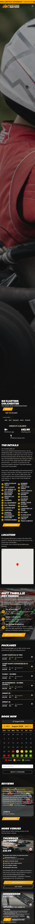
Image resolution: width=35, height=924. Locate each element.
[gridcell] (4, 734)
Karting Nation (6, 417)
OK (7, 919)
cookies (22, 916)
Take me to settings (18, 920)
